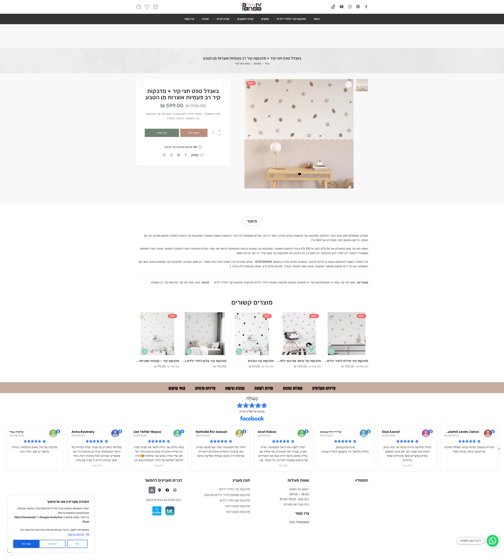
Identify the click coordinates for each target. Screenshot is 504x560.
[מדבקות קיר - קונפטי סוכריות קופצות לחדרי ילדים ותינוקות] (157, 333)
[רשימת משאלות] (348, 84)
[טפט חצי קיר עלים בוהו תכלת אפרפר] (362, 85)
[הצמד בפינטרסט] (178, 155)
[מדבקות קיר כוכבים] (252, 333)
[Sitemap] (152, 490)
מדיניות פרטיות (76, 534)
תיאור (252, 221)
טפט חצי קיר (242, 63)
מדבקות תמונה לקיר (237, 506)
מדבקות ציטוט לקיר (238, 512)
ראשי (317, 19)
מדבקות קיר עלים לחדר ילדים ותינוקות (204, 361)
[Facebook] (167, 490)
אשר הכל (26, 544)
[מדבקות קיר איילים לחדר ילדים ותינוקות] (346, 333)
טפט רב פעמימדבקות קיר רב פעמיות (318, 282)
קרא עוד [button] (96, 465)
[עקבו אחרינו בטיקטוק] (333, 7)
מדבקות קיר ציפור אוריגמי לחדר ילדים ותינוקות (299, 361)
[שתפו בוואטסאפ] (171, 155)
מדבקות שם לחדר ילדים (235, 500)
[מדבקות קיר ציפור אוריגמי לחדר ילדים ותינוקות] (299, 333)
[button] (499, 449)
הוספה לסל (193, 132)
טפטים (265, 19)
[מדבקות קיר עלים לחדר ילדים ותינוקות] (204, 333)
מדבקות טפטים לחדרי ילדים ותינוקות (265, 282)
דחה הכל (52, 544)
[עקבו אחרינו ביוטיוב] (341, 7)
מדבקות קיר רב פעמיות (164, 282)
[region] (51, 523)
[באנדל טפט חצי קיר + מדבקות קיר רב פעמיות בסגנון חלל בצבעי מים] (225, 84)
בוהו (197, 282)
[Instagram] (175, 490)
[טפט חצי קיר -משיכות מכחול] (141, 84)
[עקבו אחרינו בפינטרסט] (358, 7)
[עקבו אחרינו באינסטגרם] (350, 7)
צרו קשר (189, 19)
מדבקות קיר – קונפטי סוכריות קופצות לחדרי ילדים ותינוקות (157, 361)
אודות (205, 19)
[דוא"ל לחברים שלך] (164, 155)
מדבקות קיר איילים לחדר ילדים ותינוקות (346, 361)
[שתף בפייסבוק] (185, 154)
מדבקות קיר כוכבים (261, 361)
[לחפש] (138, 7)
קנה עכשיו (162, 132)
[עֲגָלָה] (155, 7)
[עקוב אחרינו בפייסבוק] (366, 7)
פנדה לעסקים (245, 19)
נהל (77, 544)
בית (267, 63)
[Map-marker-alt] (159, 490)
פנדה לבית (223, 19)
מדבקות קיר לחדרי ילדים (291, 19)
